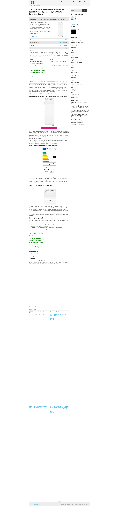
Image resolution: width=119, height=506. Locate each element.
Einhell (84, 105)
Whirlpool (82, 118)
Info (68, 1)
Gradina (73, 65)
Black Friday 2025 (77, 1)
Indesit (72, 109)
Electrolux (34, 306)
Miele (88, 110)
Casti (73, 55)
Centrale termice (75, 57)
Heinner (73, 107)
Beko (86, 102)
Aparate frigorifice (76, 45)
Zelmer (78, 119)
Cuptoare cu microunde (77, 59)
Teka (87, 115)
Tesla (72, 116)
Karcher (76, 109)
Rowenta (78, 114)
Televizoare (74, 90)
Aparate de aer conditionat (77, 40)
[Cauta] (84, 10)
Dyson (81, 105)
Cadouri (73, 54)
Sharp (86, 114)
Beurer (72, 103)
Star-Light (77, 115)
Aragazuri (74, 47)
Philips (80, 112)
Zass (76, 119)
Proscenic (84, 112)
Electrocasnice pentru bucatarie (78, 60)
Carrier (85, 103)
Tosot (81, 116)
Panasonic (76, 112)
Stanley (72, 115)
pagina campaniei (39, 233)
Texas (75, 116)
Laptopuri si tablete (76, 72)
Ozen (72, 112)
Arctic (77, 102)
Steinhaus (81, 115)
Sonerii (73, 85)
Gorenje (77, 106)
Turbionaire (73, 118)
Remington (73, 114)
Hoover (76, 107)
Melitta (81, 110)
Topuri (62, 1)
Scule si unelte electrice (77, 84)
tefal (85, 115)
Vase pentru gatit (75, 95)
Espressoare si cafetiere (77, 62)
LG (71, 110)
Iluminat (74, 69)
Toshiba (78, 116)
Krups (79, 109)
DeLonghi (77, 105)
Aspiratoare (74, 49)
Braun (79, 103)
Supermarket (74, 89)
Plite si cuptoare (75, 80)
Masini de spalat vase (76, 75)
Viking (78, 118)
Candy (82, 103)
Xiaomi (85, 118)
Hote (73, 67)
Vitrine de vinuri (75, 97)
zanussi (72, 119)
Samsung (82, 114)
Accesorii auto (75, 39)
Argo (80, 102)
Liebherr (74, 110)
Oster (83, 111)
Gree (81, 106)
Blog (73, 52)
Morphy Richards (75, 111)
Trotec (84, 116)
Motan (80, 111)
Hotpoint (80, 107)
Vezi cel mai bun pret (35, 76)
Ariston (83, 102)
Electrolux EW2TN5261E (44, 143)
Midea (85, 110)
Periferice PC (74, 77)
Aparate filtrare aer (76, 44)
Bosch (76, 103)
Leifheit (85, 109)
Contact (86, 1)
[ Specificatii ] (34, 36)
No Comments (35, 314)
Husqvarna (85, 107)
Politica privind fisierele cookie (78, 124)
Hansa (86, 106)
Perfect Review (37, 504)
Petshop (73, 79)
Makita (78, 110)
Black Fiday (74, 50)
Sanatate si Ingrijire (76, 82)
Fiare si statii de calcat (76, 64)
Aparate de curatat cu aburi (77, 42)
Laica (82, 109)
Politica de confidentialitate (77, 122)
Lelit (88, 109)
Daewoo (73, 105)
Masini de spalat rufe (33, 16)
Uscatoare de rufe (75, 94)
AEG (72, 102)
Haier (83, 106)
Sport (73, 87)
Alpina (74, 102)
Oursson (87, 111)
